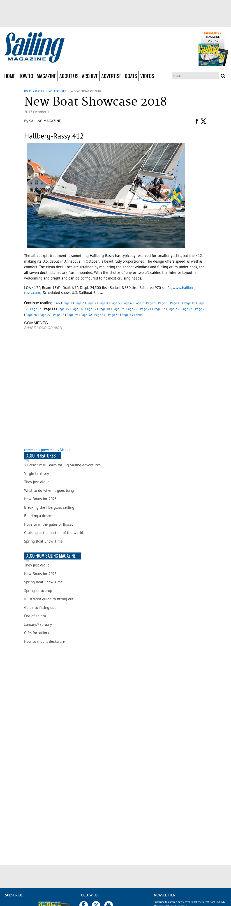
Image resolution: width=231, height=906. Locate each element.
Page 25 (200, 309)
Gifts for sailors (36, 632)
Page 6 (127, 303)
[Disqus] (79, 389)
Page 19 (118, 309)
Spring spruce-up (38, 590)
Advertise (111, 75)
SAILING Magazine (45, 120)
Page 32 (113, 315)
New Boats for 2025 (40, 498)
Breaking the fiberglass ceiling (49, 507)
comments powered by (47, 449)
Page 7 (139, 303)
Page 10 (175, 303)
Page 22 (159, 309)
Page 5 (115, 303)
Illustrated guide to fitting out (49, 598)
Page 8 (151, 303)
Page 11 (189, 303)
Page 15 (63, 309)
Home (9, 75)
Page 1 (67, 303)
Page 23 (173, 309)
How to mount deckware (44, 641)
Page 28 (58, 315)
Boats (131, 75)
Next (139, 315)
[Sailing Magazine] (34, 48)
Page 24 (187, 309)
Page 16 (77, 309)
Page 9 (163, 303)
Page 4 (103, 303)
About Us (69, 75)
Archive (90, 75)
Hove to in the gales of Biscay (48, 524)
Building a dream (38, 515)
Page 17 (90, 309)
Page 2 (79, 303)
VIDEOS (147, 75)
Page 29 (72, 315)
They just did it (36, 481)
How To (25, 75)
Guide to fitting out (40, 607)
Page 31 (100, 315)
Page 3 (91, 303)
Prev (57, 303)
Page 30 (86, 315)
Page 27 (45, 315)
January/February (38, 624)
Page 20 (132, 309)
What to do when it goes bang (49, 490)
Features (60, 91)
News (49, 91)
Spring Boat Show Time (43, 541)
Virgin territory (36, 473)
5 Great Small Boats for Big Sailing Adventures (62, 464)
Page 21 (145, 309)
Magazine (46, 75)
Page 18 (104, 309)
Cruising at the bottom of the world (53, 532)
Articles (38, 91)
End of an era (35, 615)
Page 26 (31, 315)
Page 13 (36, 309)
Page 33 (127, 315)
